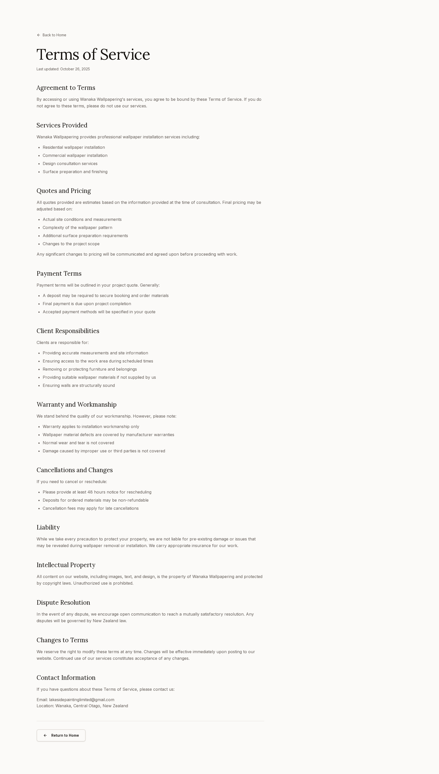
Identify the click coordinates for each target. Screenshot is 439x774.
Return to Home (65, 735)
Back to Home (54, 35)
